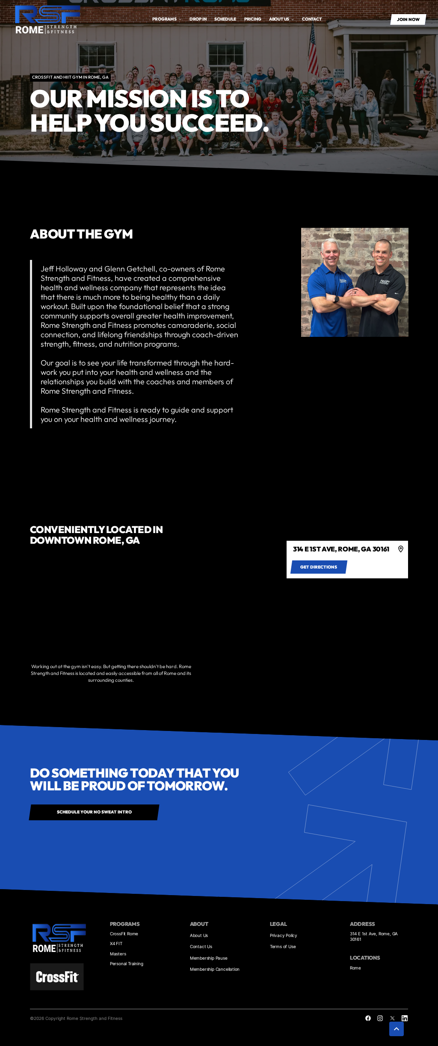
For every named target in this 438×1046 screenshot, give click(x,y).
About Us (199, 935)
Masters (118, 953)
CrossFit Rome (124, 933)
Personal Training (126, 963)
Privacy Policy (283, 935)
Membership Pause (209, 958)
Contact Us (201, 946)
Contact (312, 19)
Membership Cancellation (215, 969)
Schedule (225, 19)
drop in (198, 19)
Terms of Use (283, 946)
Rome (355, 967)
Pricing (252, 19)
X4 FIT (116, 943)
